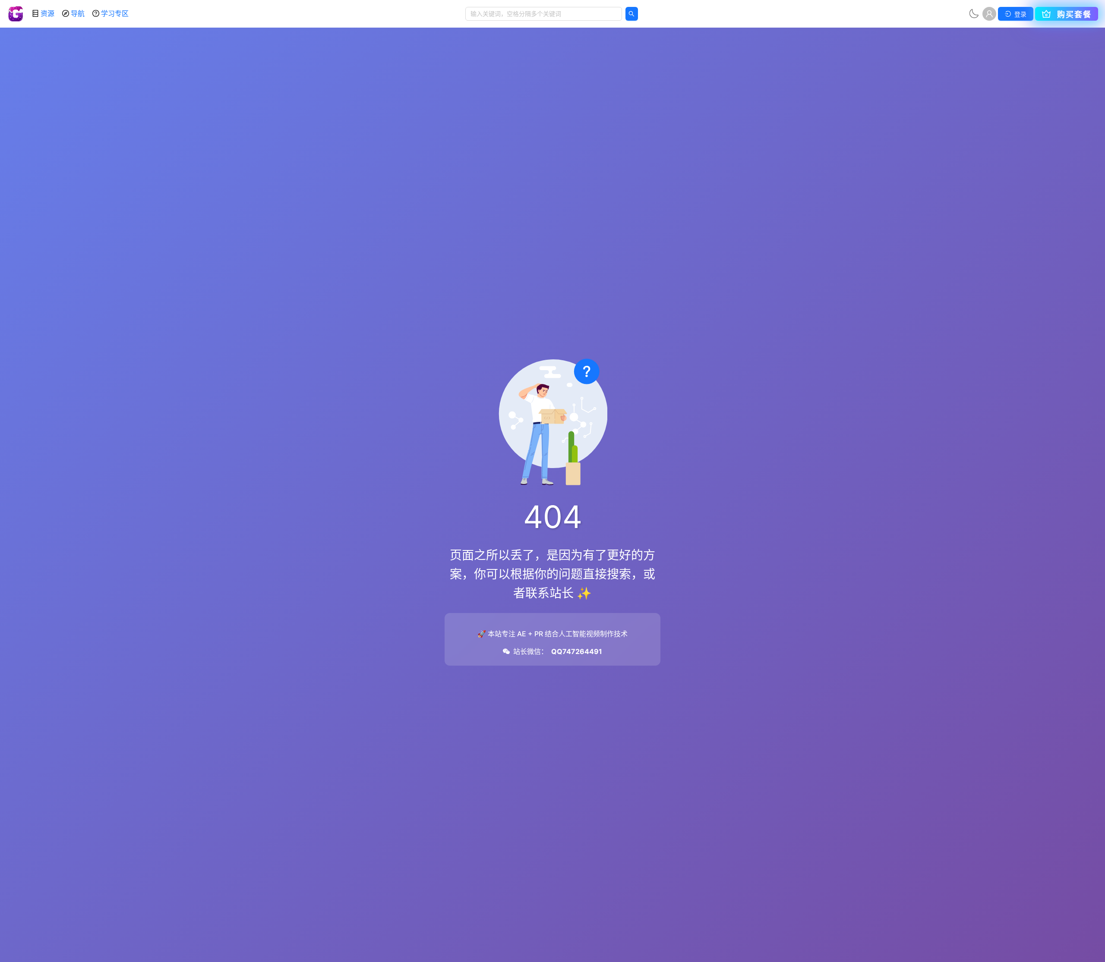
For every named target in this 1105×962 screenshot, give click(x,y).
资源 (47, 13)
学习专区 (115, 13)
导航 (78, 13)
